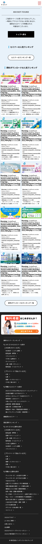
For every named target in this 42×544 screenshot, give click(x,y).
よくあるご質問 (9, 521)
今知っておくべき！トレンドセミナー (16, 401)
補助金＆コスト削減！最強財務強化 (16, 489)
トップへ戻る (21, 34)
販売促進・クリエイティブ (13, 367)
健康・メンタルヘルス (12, 379)
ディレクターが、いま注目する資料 (16, 475)
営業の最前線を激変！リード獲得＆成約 (17, 486)
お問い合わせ (8, 524)
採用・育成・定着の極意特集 (14, 491)
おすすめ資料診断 (11, 505)
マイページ (9, 510)
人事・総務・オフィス (12, 364)
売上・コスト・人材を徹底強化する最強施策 (18, 497)
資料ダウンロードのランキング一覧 (21, 303)
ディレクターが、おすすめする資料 (16, 478)
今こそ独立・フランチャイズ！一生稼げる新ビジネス (21, 494)
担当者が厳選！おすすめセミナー (15, 393)
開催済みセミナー (10, 417)
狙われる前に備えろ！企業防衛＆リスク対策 (18, 499)
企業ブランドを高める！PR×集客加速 (17, 483)
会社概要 (7, 527)
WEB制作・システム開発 (13, 351)
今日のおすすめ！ (11, 481)
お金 (7, 374)
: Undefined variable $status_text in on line (10, 100)
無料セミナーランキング (12, 340)
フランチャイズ (10, 356)
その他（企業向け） (11, 359)
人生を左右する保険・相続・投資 (15, 502)
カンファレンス (10, 361)
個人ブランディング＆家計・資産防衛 (16, 412)
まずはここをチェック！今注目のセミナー (18, 396)
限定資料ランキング (10, 422)
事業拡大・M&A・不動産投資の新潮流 (17, 409)
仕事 (7, 377)
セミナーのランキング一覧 (21, 57)
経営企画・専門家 (11, 353)
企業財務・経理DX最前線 (13, 404)
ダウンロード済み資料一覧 (13, 507)
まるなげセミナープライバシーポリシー (16, 530)
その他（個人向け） (11, 382)
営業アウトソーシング (12, 435)
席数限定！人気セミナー (13, 399)
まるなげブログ (9, 517)
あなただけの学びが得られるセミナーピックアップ (20, 391)
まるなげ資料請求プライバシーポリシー (16, 534)
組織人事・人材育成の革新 (13, 407)
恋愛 (7, 464)
